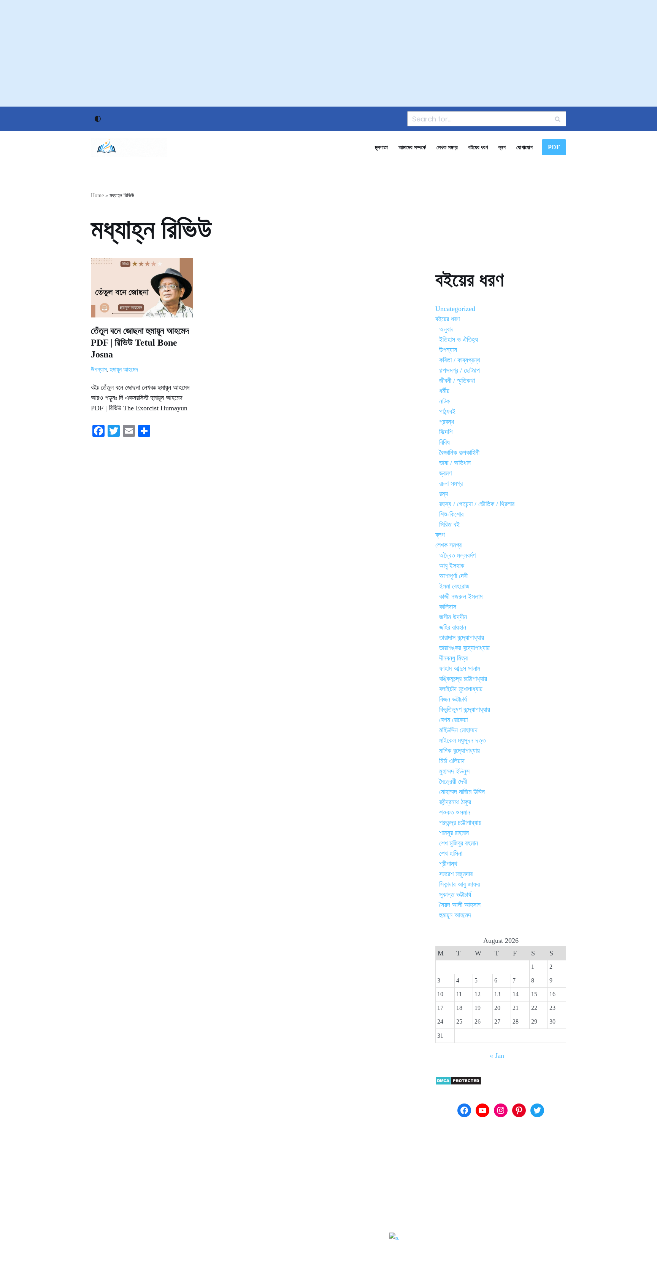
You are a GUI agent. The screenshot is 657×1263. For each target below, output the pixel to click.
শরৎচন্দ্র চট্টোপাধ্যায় (460, 822)
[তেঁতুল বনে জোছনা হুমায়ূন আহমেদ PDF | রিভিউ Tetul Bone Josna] (142, 287)
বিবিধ (444, 442)
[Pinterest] (519, 1110)
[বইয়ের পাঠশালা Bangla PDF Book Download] (129, 147)
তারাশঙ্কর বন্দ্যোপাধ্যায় (464, 648)
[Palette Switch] (98, 119)
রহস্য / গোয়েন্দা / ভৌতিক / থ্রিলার (476, 504)
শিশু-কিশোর (451, 514)
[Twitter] (537, 1110)
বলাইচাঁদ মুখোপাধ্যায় (460, 689)
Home (97, 195)
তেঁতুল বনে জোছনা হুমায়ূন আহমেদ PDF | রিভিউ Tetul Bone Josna (140, 342)
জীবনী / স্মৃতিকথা (457, 380)
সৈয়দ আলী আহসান (460, 905)
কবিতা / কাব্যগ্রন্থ (459, 360)
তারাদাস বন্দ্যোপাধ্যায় (461, 637)
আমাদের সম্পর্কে (412, 147)
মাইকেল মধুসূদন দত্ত (462, 740)
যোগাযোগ (524, 147)
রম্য (443, 494)
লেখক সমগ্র (447, 147)
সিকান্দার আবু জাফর (459, 884)
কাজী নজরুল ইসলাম (460, 596)
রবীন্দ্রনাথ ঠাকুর (455, 802)
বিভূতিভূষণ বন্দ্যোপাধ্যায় (464, 709)
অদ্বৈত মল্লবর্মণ (457, 555)
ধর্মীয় (444, 391)
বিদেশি (445, 432)
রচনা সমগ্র (451, 483)
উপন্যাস (99, 369)
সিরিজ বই (449, 524)
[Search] (557, 118)
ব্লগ (502, 147)
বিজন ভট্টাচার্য (453, 699)
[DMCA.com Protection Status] (458, 1083)
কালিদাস (447, 607)
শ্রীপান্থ (448, 864)
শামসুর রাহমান (454, 833)
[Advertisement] (328, 53)
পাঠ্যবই (447, 411)
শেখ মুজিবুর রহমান (458, 843)
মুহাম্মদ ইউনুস (454, 771)
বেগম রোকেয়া (453, 720)
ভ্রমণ (445, 473)
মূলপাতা (381, 147)
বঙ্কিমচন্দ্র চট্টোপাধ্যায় (463, 679)
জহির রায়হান (452, 627)
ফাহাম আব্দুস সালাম (459, 668)
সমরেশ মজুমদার (456, 874)
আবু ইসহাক (451, 565)
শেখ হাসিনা (450, 853)
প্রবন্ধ (446, 422)
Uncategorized (455, 309)
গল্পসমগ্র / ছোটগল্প (459, 370)
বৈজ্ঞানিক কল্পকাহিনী (459, 452)
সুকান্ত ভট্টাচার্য (455, 894)
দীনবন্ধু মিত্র (453, 658)
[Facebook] (464, 1110)
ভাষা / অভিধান (455, 463)
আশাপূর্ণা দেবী (453, 576)
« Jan (497, 1055)
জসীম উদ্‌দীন (453, 617)
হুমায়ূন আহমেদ (124, 369)
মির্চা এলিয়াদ (452, 761)
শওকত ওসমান (454, 812)
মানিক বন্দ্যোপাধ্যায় (459, 750)
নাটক (444, 401)
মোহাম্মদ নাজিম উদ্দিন (462, 792)
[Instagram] (501, 1110)
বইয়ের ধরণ (478, 147)
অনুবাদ (446, 329)
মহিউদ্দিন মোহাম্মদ (458, 730)
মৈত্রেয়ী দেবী (453, 781)
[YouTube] (482, 1110)
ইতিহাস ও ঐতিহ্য (458, 339)
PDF (554, 147)
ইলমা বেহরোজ (454, 586)
